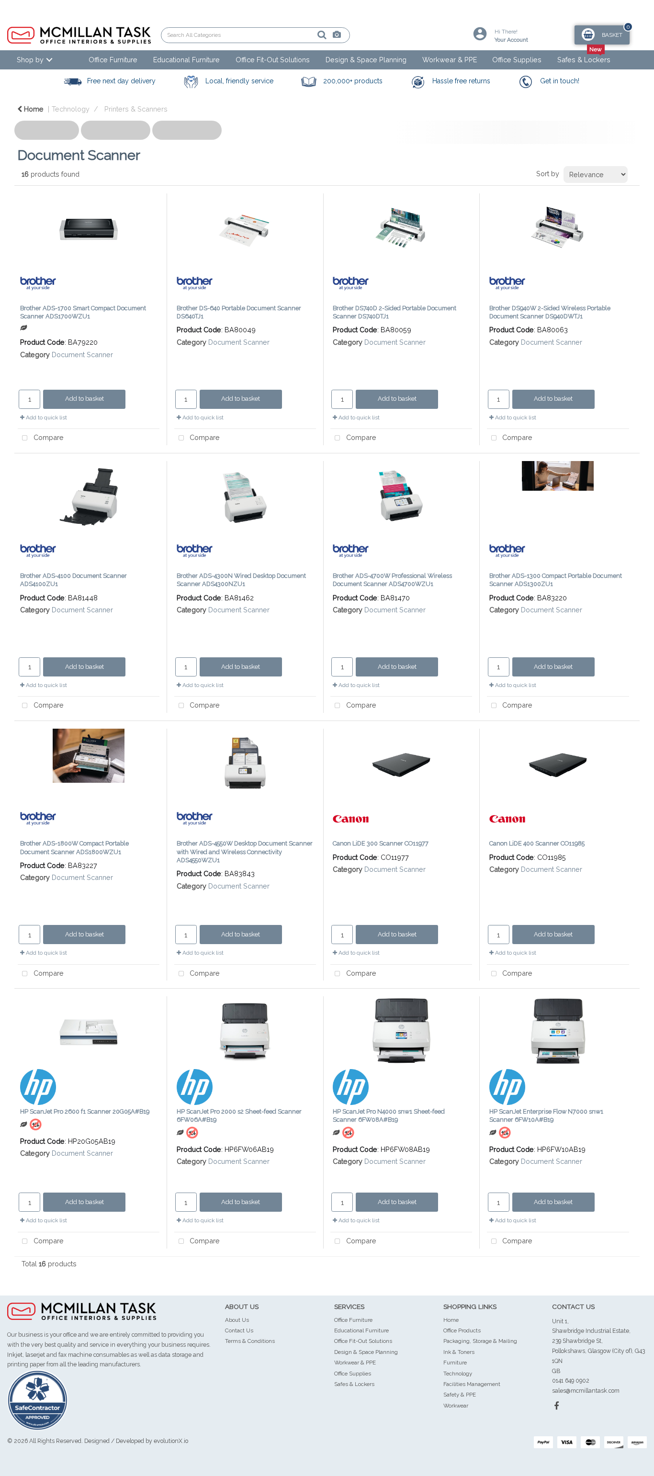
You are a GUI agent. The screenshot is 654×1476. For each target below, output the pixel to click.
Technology (71, 109)
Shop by (30, 60)
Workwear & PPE (449, 60)
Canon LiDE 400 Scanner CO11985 (537, 843)
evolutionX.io (171, 1440)
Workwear (455, 1405)
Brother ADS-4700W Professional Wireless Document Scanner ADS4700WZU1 (392, 579)
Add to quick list (45, 417)
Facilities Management (471, 1384)
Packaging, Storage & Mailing (480, 1341)
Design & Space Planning (366, 60)
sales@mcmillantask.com (586, 1390)
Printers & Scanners (136, 109)
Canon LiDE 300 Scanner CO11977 (380, 843)
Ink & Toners (458, 1352)
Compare (48, 437)
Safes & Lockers (583, 60)
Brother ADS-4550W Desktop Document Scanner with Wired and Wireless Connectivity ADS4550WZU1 (245, 852)
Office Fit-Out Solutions (273, 60)
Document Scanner (82, 354)
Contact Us (239, 1330)
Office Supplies (516, 60)
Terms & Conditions (250, 1341)
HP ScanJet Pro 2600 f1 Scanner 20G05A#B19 (84, 1111)
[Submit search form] (289, 35)
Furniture (455, 1362)
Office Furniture (113, 60)
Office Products (462, 1330)
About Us (237, 1320)
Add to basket (84, 398)
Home (33, 109)
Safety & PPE (459, 1394)
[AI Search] (304, 35)
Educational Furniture (186, 60)
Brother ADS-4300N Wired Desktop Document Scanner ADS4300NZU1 (241, 579)
